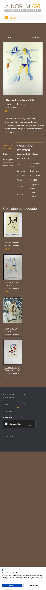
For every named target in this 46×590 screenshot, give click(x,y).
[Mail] (25, 403)
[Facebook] (18, 403)
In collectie (34, 154)
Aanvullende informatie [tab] (8, 146)
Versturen (9, 436)
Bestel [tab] (5, 154)
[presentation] (19, 424)
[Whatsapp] (18, 407)
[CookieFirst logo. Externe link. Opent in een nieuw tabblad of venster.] (2, 570)
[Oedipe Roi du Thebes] (12, 310)
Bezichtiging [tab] (8, 160)
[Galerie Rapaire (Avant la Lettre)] (12, 352)
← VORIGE (7, 37)
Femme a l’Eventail (13, 242)
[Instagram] (21, 403)
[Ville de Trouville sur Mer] (12, 267)
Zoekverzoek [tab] (8, 165)
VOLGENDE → (37, 37)
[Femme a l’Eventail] (12, 224)
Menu (12, 18)
